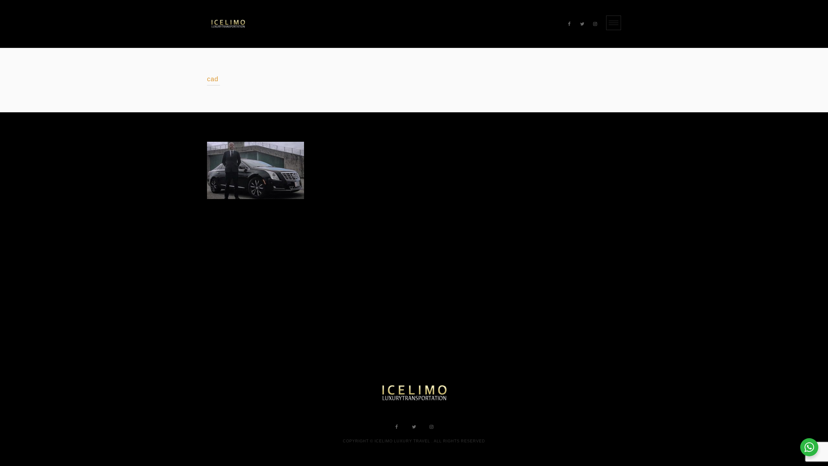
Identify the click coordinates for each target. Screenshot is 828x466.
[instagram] (595, 23)
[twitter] (582, 23)
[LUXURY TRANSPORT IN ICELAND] (228, 24)
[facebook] (569, 23)
